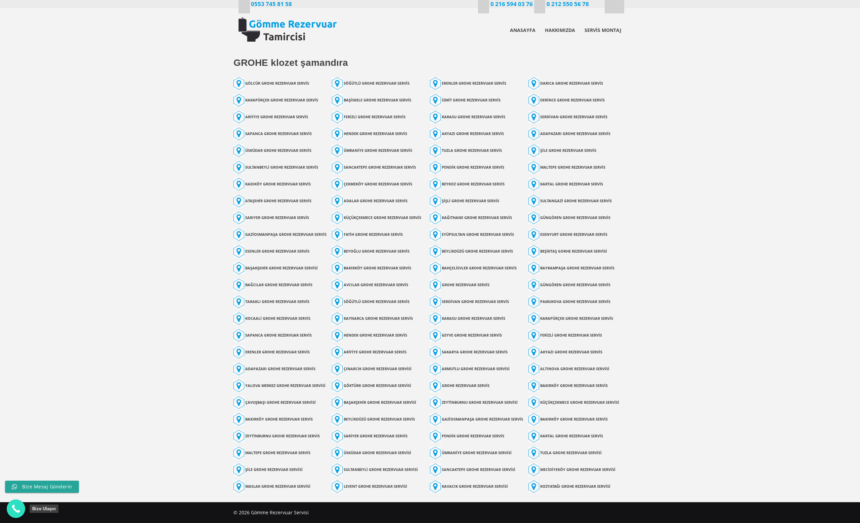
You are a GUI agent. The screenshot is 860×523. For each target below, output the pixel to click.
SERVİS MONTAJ (603, 30)
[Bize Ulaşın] (16, 508)
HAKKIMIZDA (560, 30)
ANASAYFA (522, 30)
